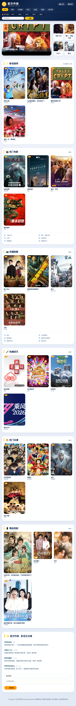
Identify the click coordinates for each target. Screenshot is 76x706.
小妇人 (7, 238)
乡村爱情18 (43, 335)
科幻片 (27, 14)
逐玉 (7, 335)
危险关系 (42, 341)
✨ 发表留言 (10, 688)
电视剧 (20, 9)
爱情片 (20, 14)
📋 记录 (61, 4)
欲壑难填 (8, 241)
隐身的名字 (9, 341)
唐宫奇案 (8, 338)
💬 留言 (70, 4)
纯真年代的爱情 (44, 338)
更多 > (70, 152)
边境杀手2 (43, 238)
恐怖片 (34, 14)
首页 (5, 9)
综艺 (28, 9)
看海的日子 (43, 241)
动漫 (35, 9)
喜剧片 (41, 14)
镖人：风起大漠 (44, 235)
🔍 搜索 (29, 18)
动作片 (13, 14)
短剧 (42, 9)
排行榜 (50, 9)
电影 (12, 9)
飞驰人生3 (8, 235)
